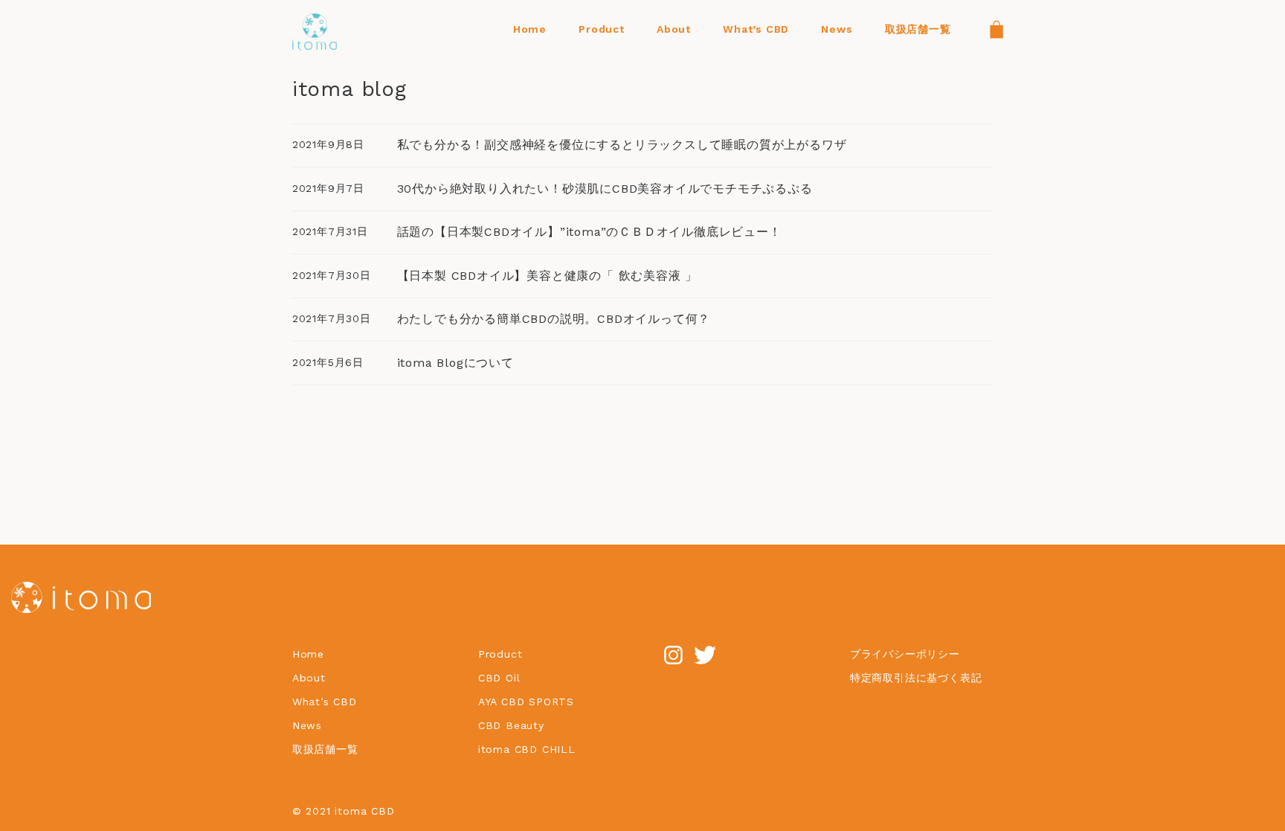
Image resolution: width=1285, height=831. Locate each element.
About (309, 678)
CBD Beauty (513, 725)
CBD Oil (499, 678)
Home (308, 654)
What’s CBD (324, 702)
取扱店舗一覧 (325, 749)
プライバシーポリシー (905, 654)
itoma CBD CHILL (527, 749)
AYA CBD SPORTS (526, 702)
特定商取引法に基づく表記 (916, 678)
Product (500, 654)
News (307, 725)
